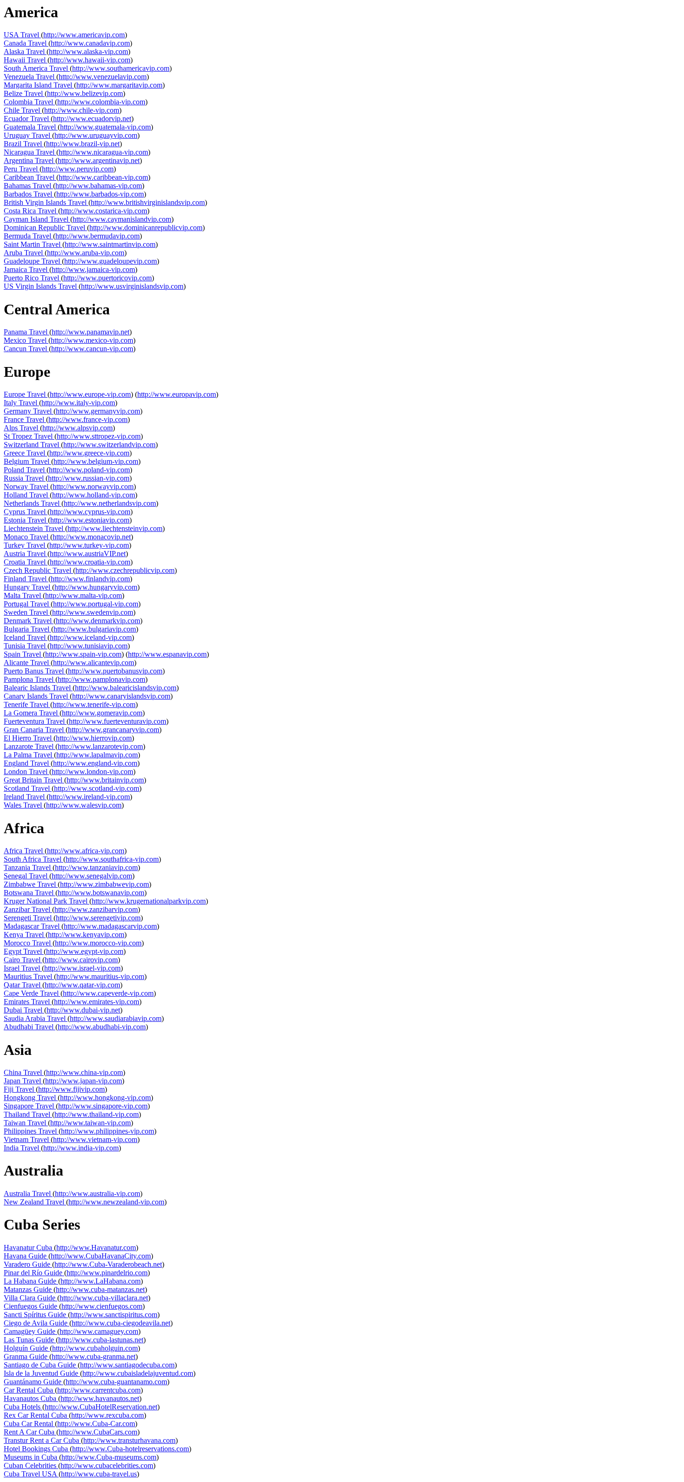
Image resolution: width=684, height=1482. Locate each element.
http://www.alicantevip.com (93, 662)
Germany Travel (29, 411)
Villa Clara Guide (30, 1298)
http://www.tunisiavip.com (88, 646)
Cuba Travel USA (31, 1474)
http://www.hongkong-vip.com (105, 1097)
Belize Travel (24, 93)
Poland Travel (25, 470)
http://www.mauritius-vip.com (100, 976)
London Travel (26, 771)
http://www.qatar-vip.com (82, 985)
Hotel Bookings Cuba (37, 1449)
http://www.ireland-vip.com (89, 797)
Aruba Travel (24, 253)
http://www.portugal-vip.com (95, 604)
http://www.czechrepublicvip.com (124, 570)
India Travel (22, 1148)
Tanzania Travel (28, 867)
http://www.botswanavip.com (101, 893)
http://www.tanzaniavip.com (96, 867)
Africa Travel (24, 851)
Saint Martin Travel (33, 244)
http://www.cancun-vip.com (92, 349)
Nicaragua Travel (30, 152)
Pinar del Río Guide (34, 1273)
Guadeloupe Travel (33, 261)
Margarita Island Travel (39, 85)
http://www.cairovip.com (81, 960)
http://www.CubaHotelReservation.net (101, 1407)
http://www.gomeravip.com (102, 713)
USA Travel (22, 35)
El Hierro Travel (29, 738)
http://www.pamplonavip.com (101, 679)
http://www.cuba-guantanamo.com (116, 1382)
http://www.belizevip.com (85, 93)
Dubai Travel (24, 1010)
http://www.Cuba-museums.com (108, 1457)
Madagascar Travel (32, 926)
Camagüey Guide (30, 1331)
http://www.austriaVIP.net (88, 553)
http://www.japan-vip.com (83, 1081)
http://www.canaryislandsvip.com (121, 696)
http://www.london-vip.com (92, 771)
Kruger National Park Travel (46, 901)
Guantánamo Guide (33, 1382)
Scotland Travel (28, 788)
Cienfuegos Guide (31, 1306)
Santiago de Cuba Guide (41, 1365)
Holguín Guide (27, 1348)
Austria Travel (25, 553)
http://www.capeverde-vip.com (108, 993)
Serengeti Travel (29, 918)
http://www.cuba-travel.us (99, 1474)
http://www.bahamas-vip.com (98, 186)
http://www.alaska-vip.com (88, 51)
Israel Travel (23, 968)
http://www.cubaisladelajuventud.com (137, 1373)
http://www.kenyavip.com (86, 934)
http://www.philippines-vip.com (107, 1131)
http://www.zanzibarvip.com (96, 909)
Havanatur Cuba (29, 1247)
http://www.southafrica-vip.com (112, 859)
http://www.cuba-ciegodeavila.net (121, 1323)
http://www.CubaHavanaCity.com (101, 1256)
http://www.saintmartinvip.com (110, 244)
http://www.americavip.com (84, 35)
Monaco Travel (27, 537)
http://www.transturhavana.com (129, 1440)
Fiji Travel (20, 1089)
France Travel (25, 419)
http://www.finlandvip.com (90, 579)
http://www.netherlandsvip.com (110, 503)
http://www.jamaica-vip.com (93, 269)
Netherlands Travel (32, 503)
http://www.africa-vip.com (85, 851)
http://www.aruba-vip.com (85, 253)
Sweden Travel (27, 612)
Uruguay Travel (28, 135)
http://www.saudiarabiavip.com (115, 1018)
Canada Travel (26, 43)
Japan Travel (23, 1081)
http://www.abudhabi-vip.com (102, 1027)
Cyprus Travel (25, 512)
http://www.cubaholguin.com (95, 1348)
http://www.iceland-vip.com (91, 637)
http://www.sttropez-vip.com (99, 436)
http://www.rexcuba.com (107, 1415)
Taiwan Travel (26, 1123)
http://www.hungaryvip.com (95, 587)
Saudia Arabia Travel (35, 1018)
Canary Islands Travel (37, 696)
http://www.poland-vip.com (89, 470)
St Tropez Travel (29, 436)
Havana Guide (26, 1256)
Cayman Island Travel (37, 219)
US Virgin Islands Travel (41, 286)
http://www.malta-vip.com (83, 595)
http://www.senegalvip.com (92, 876)
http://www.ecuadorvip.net (92, 118)
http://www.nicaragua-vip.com (103, 152)
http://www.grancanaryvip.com (113, 730)
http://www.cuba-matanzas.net (100, 1289)
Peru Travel (22, 169)
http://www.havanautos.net (99, 1398)
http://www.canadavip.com (90, 43)
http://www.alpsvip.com (77, 428)
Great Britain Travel (34, 780)
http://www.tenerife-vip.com (94, 704)
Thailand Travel (28, 1114)
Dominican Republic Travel (45, 227)
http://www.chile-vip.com (81, 110)
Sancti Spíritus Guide (36, 1315)
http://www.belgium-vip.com (96, 461)
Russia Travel (25, 478)
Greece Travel (25, 453)
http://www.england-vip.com (95, 763)
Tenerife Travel (27, 704)
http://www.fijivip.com (71, 1089)
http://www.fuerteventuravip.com (117, 721)
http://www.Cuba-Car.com (96, 1424)
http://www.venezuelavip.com (103, 77)
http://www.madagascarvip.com (110, 926)
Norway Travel (27, 486)
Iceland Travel (25, 637)
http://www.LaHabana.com (100, 1281)
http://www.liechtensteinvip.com (114, 528)
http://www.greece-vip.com (89, 453)
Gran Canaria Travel (35, 730)
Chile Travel (23, 110)
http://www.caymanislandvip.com (122, 219)
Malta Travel (23, 595)
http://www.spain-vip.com (83, 654)
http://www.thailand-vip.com (96, 1114)
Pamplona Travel (29, 679)
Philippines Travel (31, 1131)
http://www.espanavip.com (167, 654)
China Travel (24, 1072)
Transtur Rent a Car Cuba (42, 1440)
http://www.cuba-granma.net (93, 1356)
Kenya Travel (25, 934)
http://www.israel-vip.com (82, 968)
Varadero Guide (28, 1264)
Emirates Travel (28, 1002)
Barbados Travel (29, 194)
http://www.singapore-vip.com (103, 1106)
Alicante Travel (27, 662)
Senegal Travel (26, 876)
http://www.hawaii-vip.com (90, 60)
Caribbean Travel (30, 177)
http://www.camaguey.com (99, 1331)
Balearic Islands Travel (38, 688)
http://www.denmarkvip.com (98, 621)
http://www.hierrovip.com (94, 738)
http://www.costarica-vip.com (103, 211)
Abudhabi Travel (29, 1027)
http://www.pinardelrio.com (107, 1273)
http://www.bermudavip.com (97, 236)
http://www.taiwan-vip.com (90, 1123)
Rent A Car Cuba (30, 1432)
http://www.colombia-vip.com (101, 102)
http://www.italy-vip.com (78, 403)
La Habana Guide (31, 1281)
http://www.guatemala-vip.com (105, 127)
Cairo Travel (23, 960)
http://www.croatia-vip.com (90, 562)
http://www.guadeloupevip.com (110, 261)
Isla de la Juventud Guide (42, 1373)
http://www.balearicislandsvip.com (125, 688)
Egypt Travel (24, 951)
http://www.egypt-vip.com (84, 951)
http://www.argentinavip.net (99, 160)
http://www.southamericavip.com (120, 68)
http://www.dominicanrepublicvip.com (145, 227)
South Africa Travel (33, 859)
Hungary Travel (28, 587)
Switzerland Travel (32, 445)
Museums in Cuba (31, 1457)
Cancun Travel (26, 349)
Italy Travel (21, 403)
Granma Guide (26, 1356)
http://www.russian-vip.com (88, 478)
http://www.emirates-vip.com (96, 1002)
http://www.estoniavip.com (89, 520)
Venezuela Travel (30, 77)
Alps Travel (22, 428)
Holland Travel (27, 495)
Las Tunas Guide (30, 1340)
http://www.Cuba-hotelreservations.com (130, 1449)
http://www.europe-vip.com (90, 394)
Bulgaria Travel (27, 629)
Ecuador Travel (27, 118)
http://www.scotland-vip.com (96, 788)
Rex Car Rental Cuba (36, 1415)
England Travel (27, 763)
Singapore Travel (30, 1106)
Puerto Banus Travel (35, 671)
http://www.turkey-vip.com (89, 545)
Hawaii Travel (25, 60)
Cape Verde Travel (32, 993)
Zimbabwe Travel (31, 884)
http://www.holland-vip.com (93, 495)
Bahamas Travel (28, 186)
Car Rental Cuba (29, 1390)
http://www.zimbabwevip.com (104, 884)
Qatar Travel (23, 985)
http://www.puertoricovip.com (107, 278)
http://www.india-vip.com (81, 1148)
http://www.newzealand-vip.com (116, 1202)
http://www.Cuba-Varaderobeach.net (108, 1264)
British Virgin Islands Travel (46, 202)
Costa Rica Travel (31, 211)
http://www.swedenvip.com (92, 612)
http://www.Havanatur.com (96, 1247)
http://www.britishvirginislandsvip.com (148, 202)
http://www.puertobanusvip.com (115, 671)
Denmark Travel (29, 621)
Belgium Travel (27, 461)
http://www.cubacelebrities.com (106, 1465)
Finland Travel (26, 579)
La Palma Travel (29, 755)
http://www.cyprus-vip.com (90, 512)
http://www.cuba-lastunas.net (100, 1340)
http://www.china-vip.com (84, 1072)
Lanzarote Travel (29, 746)
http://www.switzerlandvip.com (109, 445)
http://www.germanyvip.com (98, 411)
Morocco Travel (28, 943)
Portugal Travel (27, 604)
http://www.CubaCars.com (98, 1432)
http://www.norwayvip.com (93, 486)
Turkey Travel (25, 545)
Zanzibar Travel (28, 909)
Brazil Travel (24, 144)
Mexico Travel (26, 340)
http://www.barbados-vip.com (100, 194)
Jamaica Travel (26, 269)
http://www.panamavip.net (90, 332)
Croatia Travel (25, 562)
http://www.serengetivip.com (98, 918)
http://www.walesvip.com (83, 805)
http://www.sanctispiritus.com (113, 1315)
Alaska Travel (25, 51)
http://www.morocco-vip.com (98, 943)
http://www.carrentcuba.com (99, 1390)
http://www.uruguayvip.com (95, 135)
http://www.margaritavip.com (119, 85)
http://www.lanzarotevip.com (100, 746)
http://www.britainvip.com (105, 780)
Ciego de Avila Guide (36, 1323)
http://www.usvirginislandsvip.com (132, 286)
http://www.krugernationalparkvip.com (149, 901)
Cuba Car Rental (29, 1424)
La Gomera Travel (32, 713)
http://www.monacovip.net (92, 537)
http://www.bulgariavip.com (95, 629)
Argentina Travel (29, 160)
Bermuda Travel (28, 236)
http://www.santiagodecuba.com (127, 1365)
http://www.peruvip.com (78, 169)
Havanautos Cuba (31, 1398)
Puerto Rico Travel (32, 278)
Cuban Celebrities (31, 1465)
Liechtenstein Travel (34, 528)
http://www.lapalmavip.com (97, 755)
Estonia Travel (26, 520)
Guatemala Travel (31, 127)
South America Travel (37, 68)
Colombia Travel (29, 102)
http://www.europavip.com (176, 394)
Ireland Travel (25, 797)
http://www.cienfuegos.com (101, 1306)
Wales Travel (24, 805)
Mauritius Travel (29, 976)
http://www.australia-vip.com (97, 1193)
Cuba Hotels (23, 1407)
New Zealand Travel (35, 1202)
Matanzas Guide (29, 1289)
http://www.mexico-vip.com (92, 340)
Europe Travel (25, 394)
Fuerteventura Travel (35, 721)
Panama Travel (26, 332)
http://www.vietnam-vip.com (95, 1139)
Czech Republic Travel (38, 570)
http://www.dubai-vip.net (83, 1010)
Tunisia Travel (25, 646)
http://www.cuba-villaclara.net (104, 1298)
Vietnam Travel (27, 1139)
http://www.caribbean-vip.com (103, 177)
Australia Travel (28, 1193)
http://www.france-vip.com (87, 419)
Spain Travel (23, 654)
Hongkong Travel (31, 1097)
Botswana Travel (29, 893)
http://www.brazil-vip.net (83, 144)
